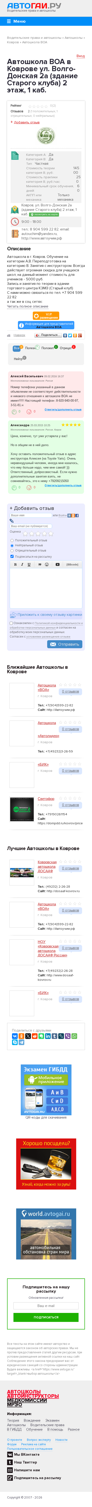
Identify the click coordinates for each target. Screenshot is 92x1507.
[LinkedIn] (48, 1036)
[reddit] (35, 1036)
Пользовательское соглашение (30, 1449)
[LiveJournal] (61, 1036)
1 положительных (43, 111)
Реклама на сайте (33, 1444)
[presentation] (17, 349)
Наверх (19, 335)
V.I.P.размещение (49, 316)
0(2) (52, 106)
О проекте (14, 1440)
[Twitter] (70, 335)
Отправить (68, 644)
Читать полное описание (27, 306)
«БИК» (43, 764)
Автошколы (24, 1392)
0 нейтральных (43, 116)
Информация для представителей (49, 325)
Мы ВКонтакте (27, 1454)
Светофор (46, 799)
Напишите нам (27, 1470)
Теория (13, 1420)
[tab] (17, 349)
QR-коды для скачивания (46, 1117)
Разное (74, 1429)
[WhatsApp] (74, 1036)
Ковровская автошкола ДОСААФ (47, 866)
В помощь (55, 1429)
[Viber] (68, 1036)
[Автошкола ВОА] (46, 135)
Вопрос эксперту (39, 1440)
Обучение (34, 1429)
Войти (63, 515)
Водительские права (47, 1425)
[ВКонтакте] (65, 335)
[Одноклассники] (75, 335)
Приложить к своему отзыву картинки (49, 614)
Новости (61, 1440)
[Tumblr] (54, 1036)
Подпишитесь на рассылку (37, 1478)
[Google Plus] (80, 335)
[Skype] (15, 1042)
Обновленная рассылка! (46, 1298)
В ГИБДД (14, 1429)
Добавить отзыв (27, 122)
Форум (12, 1444)
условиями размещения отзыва (48, 636)
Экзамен (52, 1420)
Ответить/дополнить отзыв (63, 409)
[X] (28, 1036)
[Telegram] (21, 1042)
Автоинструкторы (33, 1396)
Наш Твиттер (25, 1462)
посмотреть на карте (46, 214)
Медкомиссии (27, 1400)
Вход (81, 56)
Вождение (32, 1420)
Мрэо (14, 1405)
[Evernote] (41, 1036)
